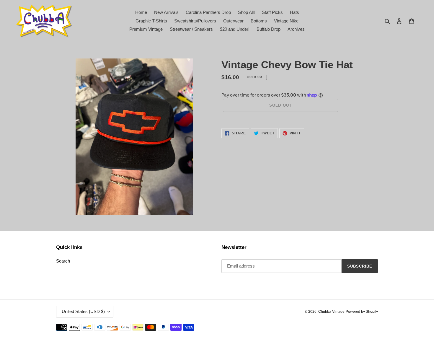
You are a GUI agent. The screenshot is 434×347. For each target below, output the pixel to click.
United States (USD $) (83, 311)
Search (63, 260)
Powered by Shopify (362, 311)
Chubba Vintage (331, 311)
